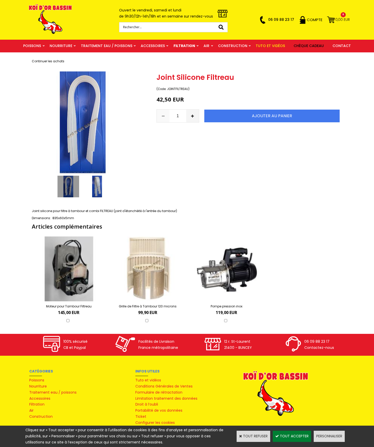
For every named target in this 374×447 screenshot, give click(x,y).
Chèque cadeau (309, 45)
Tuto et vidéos (270, 45)
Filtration (184, 45)
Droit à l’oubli (146, 404)
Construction (232, 45)
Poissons (32, 45)
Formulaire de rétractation (158, 392)
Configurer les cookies (155, 422)
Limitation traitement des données (166, 398)
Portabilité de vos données (158, 410)
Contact (342, 45)
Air (206, 45)
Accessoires (153, 45)
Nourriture (61, 45)
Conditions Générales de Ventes (164, 386)
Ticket (140, 416)
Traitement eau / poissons (106, 45)
